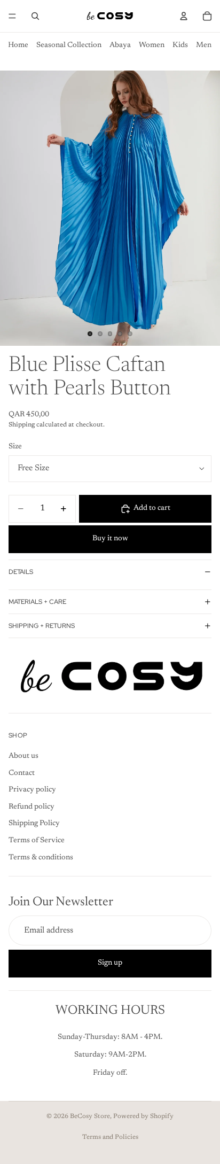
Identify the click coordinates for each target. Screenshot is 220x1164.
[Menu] (12, 16)
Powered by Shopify (143, 1116)
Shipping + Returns (42, 626)
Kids (180, 45)
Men (203, 45)
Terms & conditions (41, 857)
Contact (22, 773)
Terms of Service (37, 840)
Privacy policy (32, 790)
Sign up (110, 963)
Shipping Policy (34, 823)
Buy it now (110, 538)
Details (21, 572)
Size (15, 447)
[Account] (183, 16)
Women (151, 45)
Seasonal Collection (68, 45)
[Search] (35, 16)
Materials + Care (37, 601)
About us (23, 756)
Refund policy (31, 806)
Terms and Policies (110, 1137)
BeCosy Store (90, 1116)
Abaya (120, 45)
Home (18, 45)
